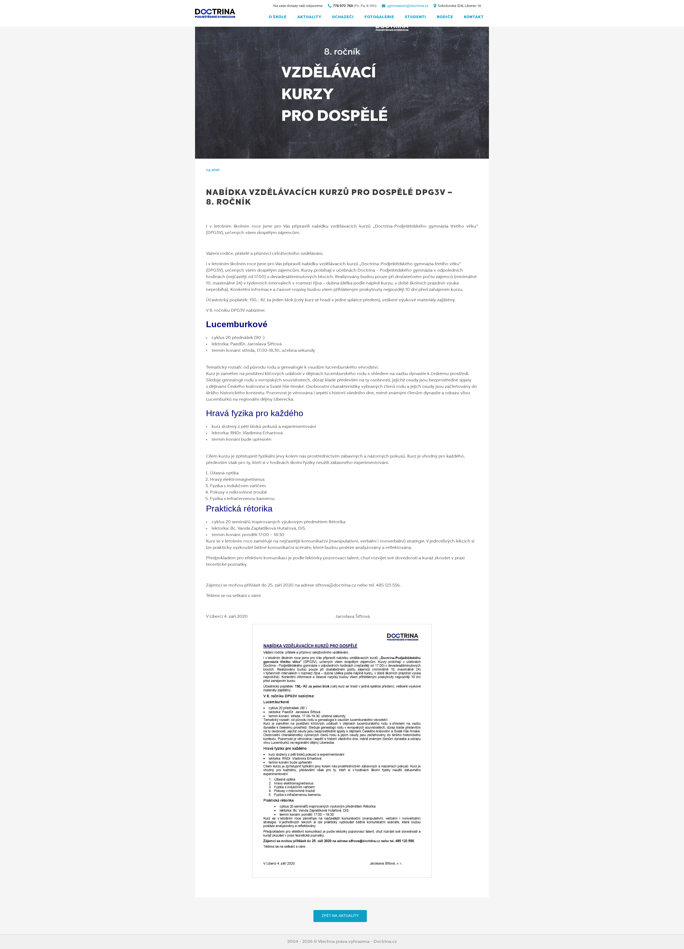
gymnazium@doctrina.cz (407, 6)
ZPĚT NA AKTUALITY (340, 916)
